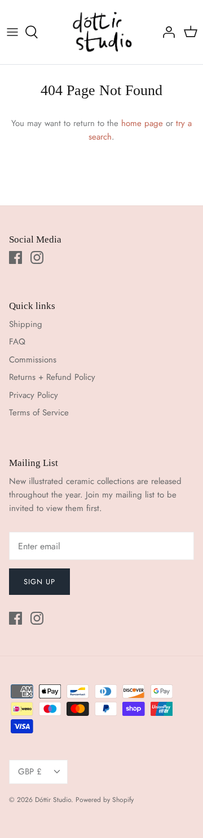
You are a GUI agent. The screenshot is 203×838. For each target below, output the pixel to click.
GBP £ (30, 771)
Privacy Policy (33, 395)
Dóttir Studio (53, 800)
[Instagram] (36, 257)
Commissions (32, 359)
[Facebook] (15, 257)
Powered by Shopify (105, 800)
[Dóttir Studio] (102, 32)
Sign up (39, 581)
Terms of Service (39, 412)
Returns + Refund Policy (52, 377)
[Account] (165, 32)
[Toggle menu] (12, 32)
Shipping (25, 324)
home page (142, 123)
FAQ (17, 341)
